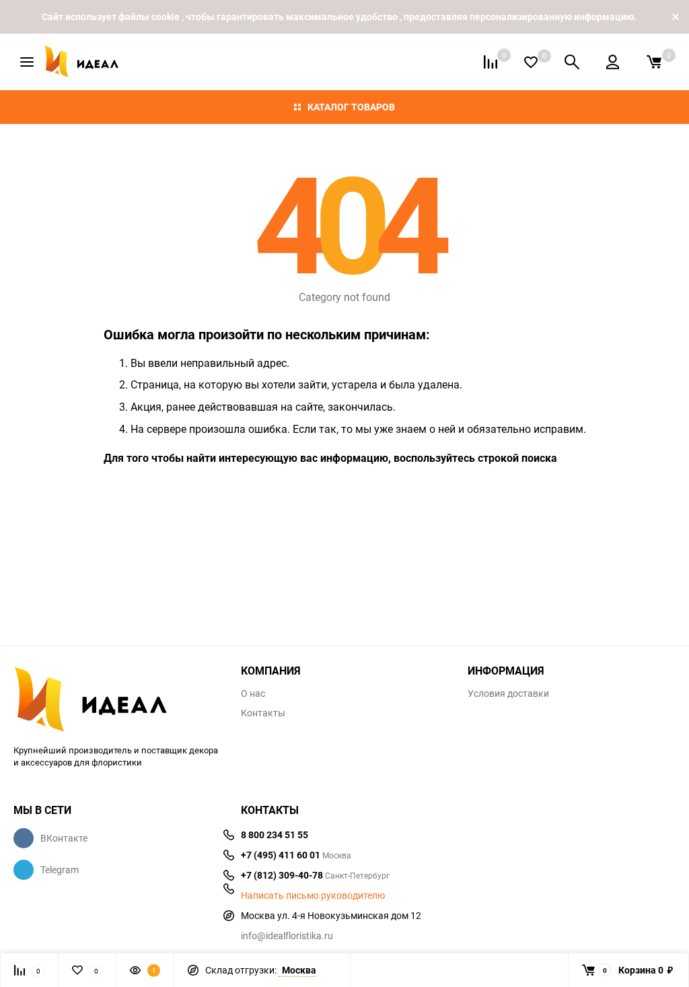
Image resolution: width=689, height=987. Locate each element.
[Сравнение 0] (490, 62)
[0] (654, 62)
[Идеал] (117, 696)
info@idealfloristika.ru (287, 935)
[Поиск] (572, 62)
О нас (253, 693)
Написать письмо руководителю (313, 895)
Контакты (263, 713)
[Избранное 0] (531, 62)
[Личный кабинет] (612, 62)
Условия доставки (508, 693)
